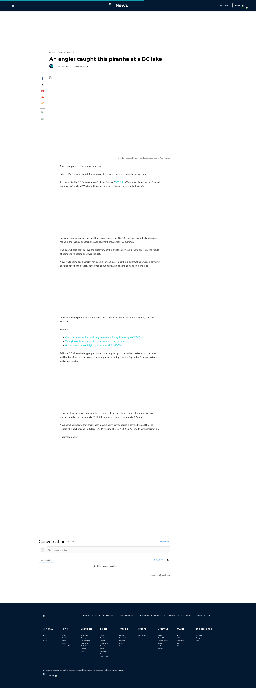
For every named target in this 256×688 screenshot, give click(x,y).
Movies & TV (65, 646)
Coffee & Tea (104, 656)
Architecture (85, 643)
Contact (98, 615)
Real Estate (84, 635)
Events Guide (142, 635)
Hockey (121, 635)
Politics (45, 640)
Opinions (83, 648)
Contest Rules (186, 615)
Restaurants (104, 643)
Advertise (109, 615)
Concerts (141, 638)
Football (121, 643)
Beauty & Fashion (163, 640)
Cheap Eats (103, 651)
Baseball (122, 640)
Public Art (84, 646)
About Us (86, 615)
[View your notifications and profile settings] (167, 560)
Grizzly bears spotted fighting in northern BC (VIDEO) (93, 345)
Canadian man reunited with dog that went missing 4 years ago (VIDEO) (102, 337)
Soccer (121, 646)
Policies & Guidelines (126, 615)
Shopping (160, 643)
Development (85, 638)
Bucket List (180, 640)
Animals (64, 643)
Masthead (157, 615)
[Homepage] (48, 615)
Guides (179, 638)
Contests (160, 648)
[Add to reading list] (42, 119)
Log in (159, 541)
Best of (102, 646)
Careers (210, 615)
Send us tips (171, 615)
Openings (103, 638)
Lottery (45, 638)
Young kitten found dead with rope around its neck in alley (95, 341)
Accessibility (144, 615)
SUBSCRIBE (224, 5)
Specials (102, 654)
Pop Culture (161, 646)
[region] (104, 558)
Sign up (166, 541)
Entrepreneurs (200, 638)
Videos (179, 646)
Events (102, 648)
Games (199, 615)
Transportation (85, 640)
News (44, 635)
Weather (64, 638)
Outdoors (160, 635)
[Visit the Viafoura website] (164, 575)
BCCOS (119, 182)
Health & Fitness (163, 638)
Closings (102, 640)
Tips (178, 643)
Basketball (122, 638)
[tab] (46, 560)
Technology (199, 635)
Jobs (197, 640)
